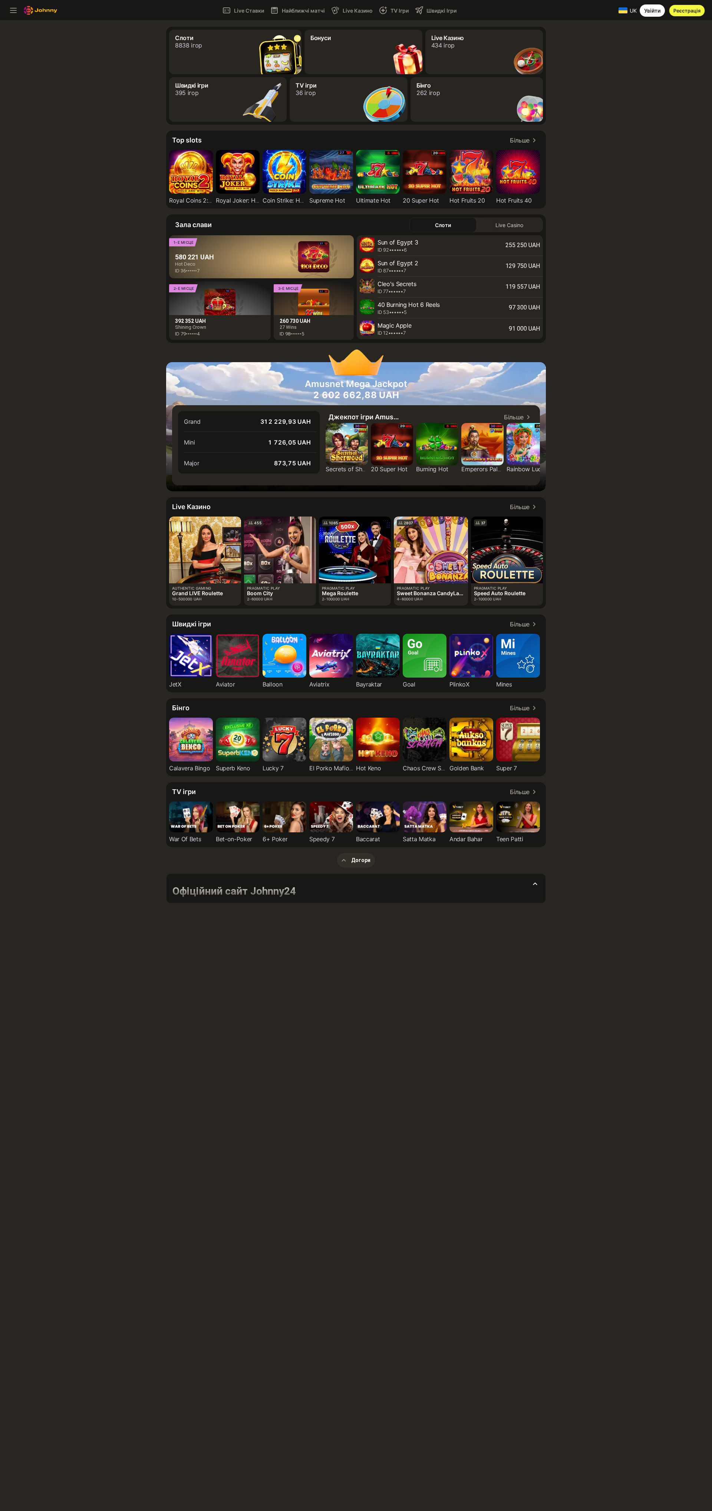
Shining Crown (190, 327)
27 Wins (288, 327)
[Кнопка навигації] (13, 10)
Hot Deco (185, 264)
